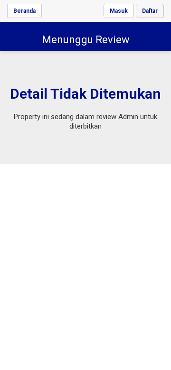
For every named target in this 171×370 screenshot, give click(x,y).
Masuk (119, 11)
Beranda (24, 11)
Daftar (150, 11)
